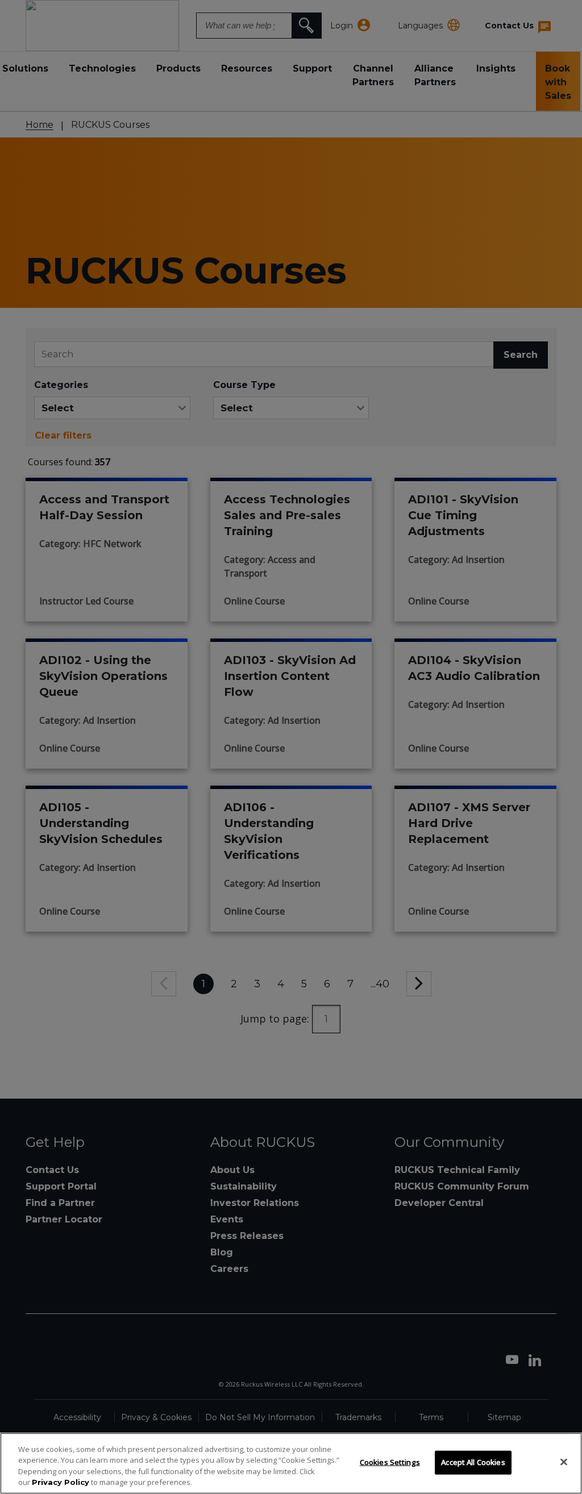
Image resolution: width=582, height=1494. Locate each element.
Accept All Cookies (473, 1462)
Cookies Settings (390, 1462)
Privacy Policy (60, 1482)
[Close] (563, 1461)
